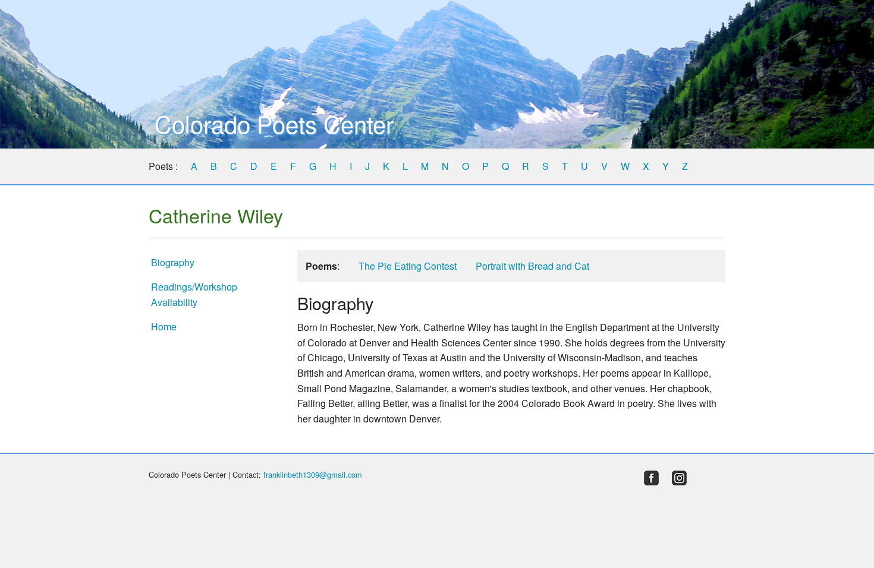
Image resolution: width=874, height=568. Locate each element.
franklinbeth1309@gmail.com (312, 474)
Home (164, 326)
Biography (172, 262)
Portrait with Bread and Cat (532, 266)
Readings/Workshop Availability (194, 294)
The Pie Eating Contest (408, 266)
